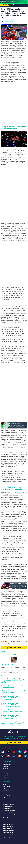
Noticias (14, 654)
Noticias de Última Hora (8, 824)
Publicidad (5, 768)
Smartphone (24, 4)
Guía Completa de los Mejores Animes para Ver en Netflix (14, 687)
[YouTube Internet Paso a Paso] (14, 751)
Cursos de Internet (7, 808)
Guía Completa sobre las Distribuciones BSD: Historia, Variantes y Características (11, 704)
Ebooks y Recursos (7, 817)
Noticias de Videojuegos (8, 834)
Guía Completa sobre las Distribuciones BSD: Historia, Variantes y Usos (11, 698)
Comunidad (5, 766)
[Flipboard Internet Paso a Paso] (8, 755)
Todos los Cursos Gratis (8, 804)
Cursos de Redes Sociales (9, 810)
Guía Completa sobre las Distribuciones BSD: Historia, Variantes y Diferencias (11, 717)
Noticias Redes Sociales (8, 830)
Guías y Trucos (6, 786)
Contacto (5, 772)
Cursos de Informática (8, 806)
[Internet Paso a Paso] (9, 1)
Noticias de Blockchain (8, 832)
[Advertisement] (14, 98)
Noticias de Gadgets (7, 836)
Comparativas (6, 792)
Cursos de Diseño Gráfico (9, 812)
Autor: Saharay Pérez (7, 664)
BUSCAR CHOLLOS (5, 4)
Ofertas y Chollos (7, 795)
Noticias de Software (7, 837)
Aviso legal (5, 775)
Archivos (5, 797)
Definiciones (6, 790)
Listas (4, 788)
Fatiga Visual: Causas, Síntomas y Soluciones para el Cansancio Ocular (13, 723)
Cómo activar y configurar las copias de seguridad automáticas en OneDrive (13, 680)
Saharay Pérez (9, 21)
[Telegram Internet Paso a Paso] (19, 751)
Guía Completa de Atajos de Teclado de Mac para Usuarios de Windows (13, 711)
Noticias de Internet (14, 656)
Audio (11, 4)
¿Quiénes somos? (7, 764)
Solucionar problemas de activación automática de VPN (13, 692)
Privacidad (5, 773)
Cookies (5, 777)
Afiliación (5, 770)
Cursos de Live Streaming (9, 814)
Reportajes (5, 793)
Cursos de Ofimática (7, 815)
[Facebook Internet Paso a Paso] (2, 751)
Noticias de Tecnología (8, 826)
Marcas (4, 784)
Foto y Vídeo (17, 4)
